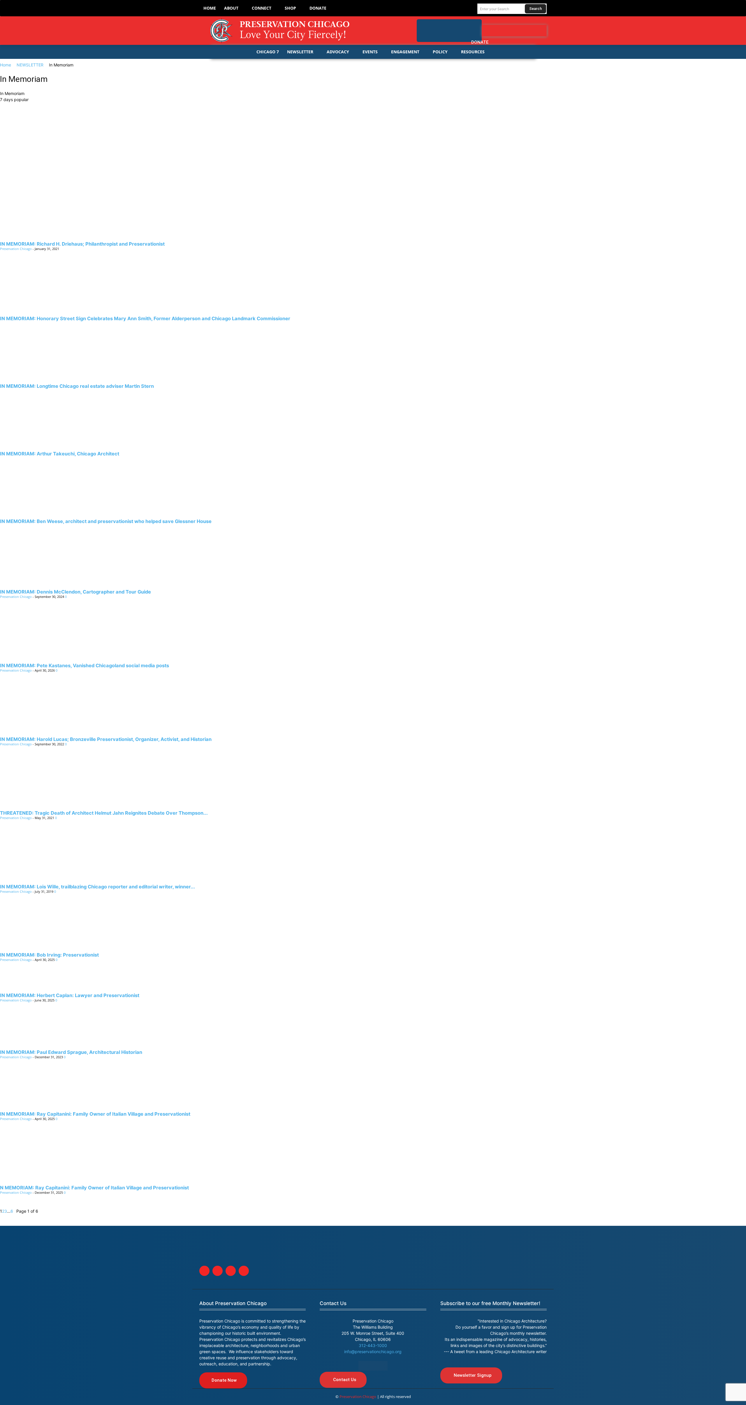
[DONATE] (471, 27)
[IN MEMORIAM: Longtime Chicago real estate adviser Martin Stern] (373, 350)
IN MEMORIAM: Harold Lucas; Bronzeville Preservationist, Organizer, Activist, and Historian (106, 739)
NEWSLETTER (30, 64)
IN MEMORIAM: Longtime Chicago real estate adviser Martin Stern (77, 386)
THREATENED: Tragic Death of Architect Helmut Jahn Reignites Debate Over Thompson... (104, 813)
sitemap (373, 1366)
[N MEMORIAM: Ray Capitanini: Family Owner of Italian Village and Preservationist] (373, 1157)
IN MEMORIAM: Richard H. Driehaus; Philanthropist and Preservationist (82, 244)
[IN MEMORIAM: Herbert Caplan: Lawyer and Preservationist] (373, 982)
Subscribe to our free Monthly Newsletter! (490, 1303)
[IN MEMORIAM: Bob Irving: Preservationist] (373, 927)
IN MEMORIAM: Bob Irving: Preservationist (49, 955)
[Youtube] (244, 1271)
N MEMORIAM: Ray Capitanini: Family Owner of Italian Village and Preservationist (94, 1188)
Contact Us (333, 1303)
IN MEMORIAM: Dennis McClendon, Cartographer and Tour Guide (75, 592)
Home (5, 64)
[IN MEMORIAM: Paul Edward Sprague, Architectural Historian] (373, 1030)
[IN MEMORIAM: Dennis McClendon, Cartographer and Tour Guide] (373, 561)
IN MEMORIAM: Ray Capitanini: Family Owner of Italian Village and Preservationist (95, 1114)
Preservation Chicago (16, 249)
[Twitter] (518, 30)
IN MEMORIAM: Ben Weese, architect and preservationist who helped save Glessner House (106, 521)
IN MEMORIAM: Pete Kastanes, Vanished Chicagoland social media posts (84, 665)
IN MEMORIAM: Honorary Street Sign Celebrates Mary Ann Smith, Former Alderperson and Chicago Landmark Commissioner (145, 318)
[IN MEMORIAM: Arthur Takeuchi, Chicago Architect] (373, 418)
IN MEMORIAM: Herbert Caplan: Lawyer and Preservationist (69, 995)
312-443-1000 (373, 1345)
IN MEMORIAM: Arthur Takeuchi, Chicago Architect (59, 454)
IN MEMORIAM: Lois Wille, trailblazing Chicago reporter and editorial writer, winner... (97, 887)
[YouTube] (542, 30)
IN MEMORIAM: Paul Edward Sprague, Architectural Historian (71, 1052)
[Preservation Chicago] (284, 30)
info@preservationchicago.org (373, 1351)
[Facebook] (506, 30)
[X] (231, 1271)
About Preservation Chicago (233, 1303)
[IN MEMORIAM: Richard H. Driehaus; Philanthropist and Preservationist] (373, 170)
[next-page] (14, 1211)
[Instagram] (530, 30)
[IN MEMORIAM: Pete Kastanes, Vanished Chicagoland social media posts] (373, 635)
